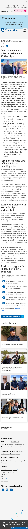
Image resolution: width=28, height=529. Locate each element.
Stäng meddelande (25, 17)
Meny (24, 31)
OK (4, 526)
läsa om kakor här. (18, 524)
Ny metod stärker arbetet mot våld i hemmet (12, 344)
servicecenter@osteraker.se (16, 444)
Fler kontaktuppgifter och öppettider (10, 454)
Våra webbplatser (23, 7)
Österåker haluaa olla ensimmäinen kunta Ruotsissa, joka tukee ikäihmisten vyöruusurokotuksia (12, 369)
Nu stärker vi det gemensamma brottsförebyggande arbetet (9, 393)
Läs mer (22, 27)
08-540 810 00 (15, 442)
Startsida (3, 40)
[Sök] (12, 11)
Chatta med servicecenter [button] (18, 527)
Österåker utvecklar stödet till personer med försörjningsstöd (12, 418)
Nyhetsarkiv (9, 40)
